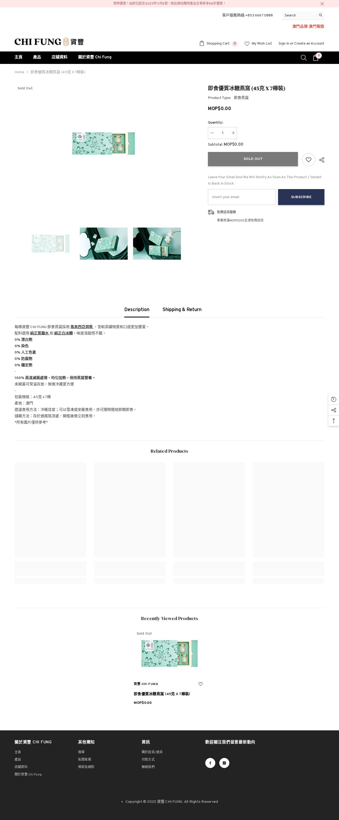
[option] (103, 143)
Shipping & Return (182, 310)
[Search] (303, 15)
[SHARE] (319, 160)
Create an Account (309, 43)
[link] (50, 572)
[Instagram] (224, 763)
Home (19, 72)
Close (322, 4)
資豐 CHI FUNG (146, 684)
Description (136, 310)
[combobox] (299, 15)
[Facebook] (210, 763)
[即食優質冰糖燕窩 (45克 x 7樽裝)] (169, 653)
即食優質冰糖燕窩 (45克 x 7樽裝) (162, 694)
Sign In (284, 43)
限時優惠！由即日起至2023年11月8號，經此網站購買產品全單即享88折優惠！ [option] (169, 4)
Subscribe (301, 197)
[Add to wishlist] (308, 159)
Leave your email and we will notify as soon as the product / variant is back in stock (265, 180)
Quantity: (215, 122)
